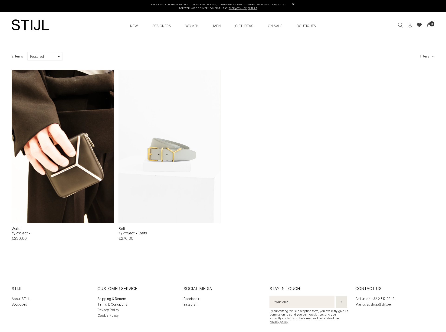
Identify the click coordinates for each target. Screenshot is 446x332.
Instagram (191, 304)
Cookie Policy (108, 315)
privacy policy (278, 322)
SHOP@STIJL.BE (238, 8)
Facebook (191, 299)
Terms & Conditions (112, 304)
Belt (132, 230)
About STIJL (21, 299)
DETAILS (252, 8)
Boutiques (19, 304)
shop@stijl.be (381, 304)
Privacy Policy (108, 310)
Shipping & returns (112, 299)
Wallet (21, 230)
